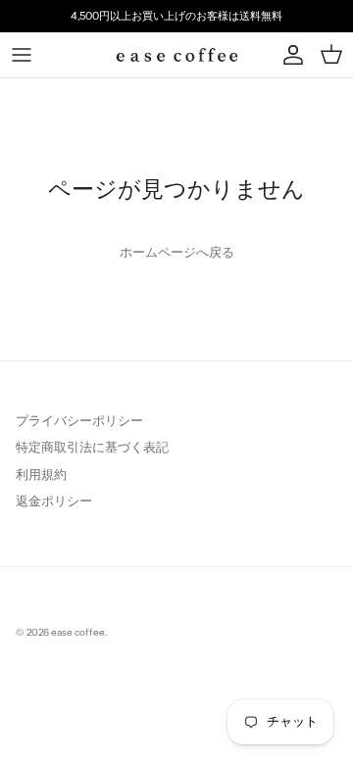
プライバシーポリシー (79, 420)
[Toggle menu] (21, 54)
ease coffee (78, 632)
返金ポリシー (54, 500)
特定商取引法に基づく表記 (92, 446)
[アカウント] (288, 54)
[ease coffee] (177, 55)
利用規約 (41, 474)
